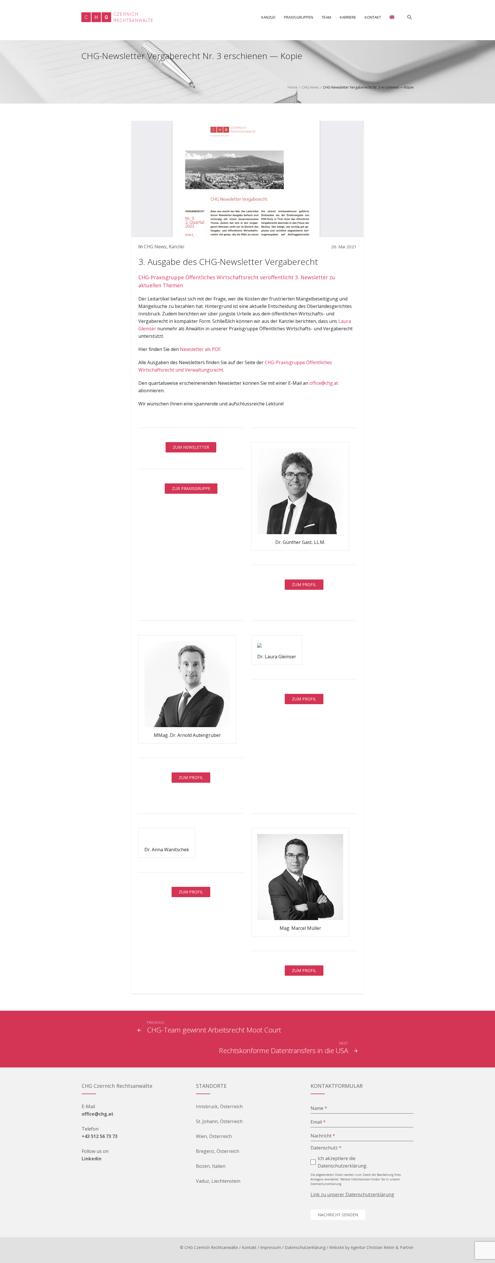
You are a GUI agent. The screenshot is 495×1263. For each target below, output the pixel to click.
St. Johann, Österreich (219, 1121)
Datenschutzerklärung (305, 1247)
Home (293, 87)
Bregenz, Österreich (217, 1151)
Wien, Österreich (214, 1136)
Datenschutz (326, 1148)
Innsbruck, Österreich (219, 1106)
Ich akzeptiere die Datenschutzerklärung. (342, 1162)
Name (319, 1108)
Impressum (270, 1247)
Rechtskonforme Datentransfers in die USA (283, 1050)
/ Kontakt (247, 1247)
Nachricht (323, 1136)
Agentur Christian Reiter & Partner (382, 1247)
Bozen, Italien (210, 1166)
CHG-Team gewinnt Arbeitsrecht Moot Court (214, 1029)
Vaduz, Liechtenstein (218, 1181)
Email (318, 1122)
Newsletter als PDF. (200, 349)
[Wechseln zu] (391, 17)
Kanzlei (176, 246)
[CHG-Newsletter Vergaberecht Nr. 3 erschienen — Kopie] (247, 178)
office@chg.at (323, 383)
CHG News (310, 87)
